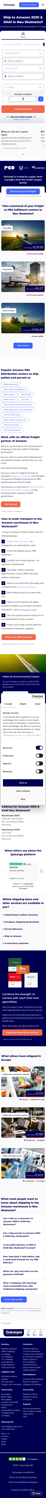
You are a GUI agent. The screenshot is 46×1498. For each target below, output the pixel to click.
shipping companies (20, 476)
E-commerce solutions (17, 943)
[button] (23, 346)
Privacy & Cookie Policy (23, 1490)
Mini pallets (6, 1399)
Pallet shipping (8, 1351)
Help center (28, 1414)
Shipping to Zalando (32, 1384)
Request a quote (30, 1397)
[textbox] (23, 53)
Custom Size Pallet (9, 1402)
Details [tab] (23, 704)
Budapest (41, 1140)
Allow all (23, 783)
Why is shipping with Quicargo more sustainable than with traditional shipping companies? (20, 1286)
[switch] (39, 756)
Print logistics (29, 1362)
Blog (3, 1444)
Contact (4, 1436)
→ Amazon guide (36, 336)
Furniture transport (31, 1351)
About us (5, 1433)
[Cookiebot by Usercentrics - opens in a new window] (32, 696)
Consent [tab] (8, 704)
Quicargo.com (19, 1308)
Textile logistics (30, 1370)
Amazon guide (29, 609)
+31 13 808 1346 (8, 1429)
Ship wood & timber (32, 1367)
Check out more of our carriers (22, 1032)
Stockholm (30, 1181)
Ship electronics (30, 1365)
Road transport (8, 1365)
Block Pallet (6, 1397)
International (7, 1362)
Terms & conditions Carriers (23, 1477)
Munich (25, 1099)
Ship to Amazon (13, 936)
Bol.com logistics (31, 1382)
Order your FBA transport (18, 637)
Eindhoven (31, 1140)
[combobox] (23, 53)
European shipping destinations (22, 922)
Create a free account (17, 541)
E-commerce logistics (33, 1357)
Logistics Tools (8, 1372)
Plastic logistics (30, 1359)
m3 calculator (7, 1382)
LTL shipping (7, 1357)
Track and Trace (8, 1367)
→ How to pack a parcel (34, 295)
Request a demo (30, 1394)
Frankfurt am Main (37, 1099)
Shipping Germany (34, 1308)
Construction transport (33, 1354)
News (3, 1441)
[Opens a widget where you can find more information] (36, 1493)
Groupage (5, 1354)
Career (4, 1439)
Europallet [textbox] (9, 87)
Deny (23, 799)
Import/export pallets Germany (21, 915)
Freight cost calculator (11, 1384)
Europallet (5, 1394)
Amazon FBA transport (33, 1379)
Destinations (7, 1405)
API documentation (32, 1408)
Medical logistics (30, 1349)
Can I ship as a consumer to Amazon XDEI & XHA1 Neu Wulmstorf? (18, 1221)
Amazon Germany (27, 587)
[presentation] (23, 61)
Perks (3, 1407)
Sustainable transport (10, 1410)
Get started (11, 504)
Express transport (9, 1349)
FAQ (25, 1416)
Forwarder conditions (23, 1472)
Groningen (41, 1181)
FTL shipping (7, 1359)
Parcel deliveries (13, 929)
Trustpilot (6, 1323)
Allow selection (23, 791)
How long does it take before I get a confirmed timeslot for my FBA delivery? (21, 1259)
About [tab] (38, 704)
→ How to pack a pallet (34, 254)
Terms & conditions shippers (23, 1482)
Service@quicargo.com (11, 1426)
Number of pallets (23, 94)
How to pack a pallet (32, 1411)
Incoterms (27, 1399)
